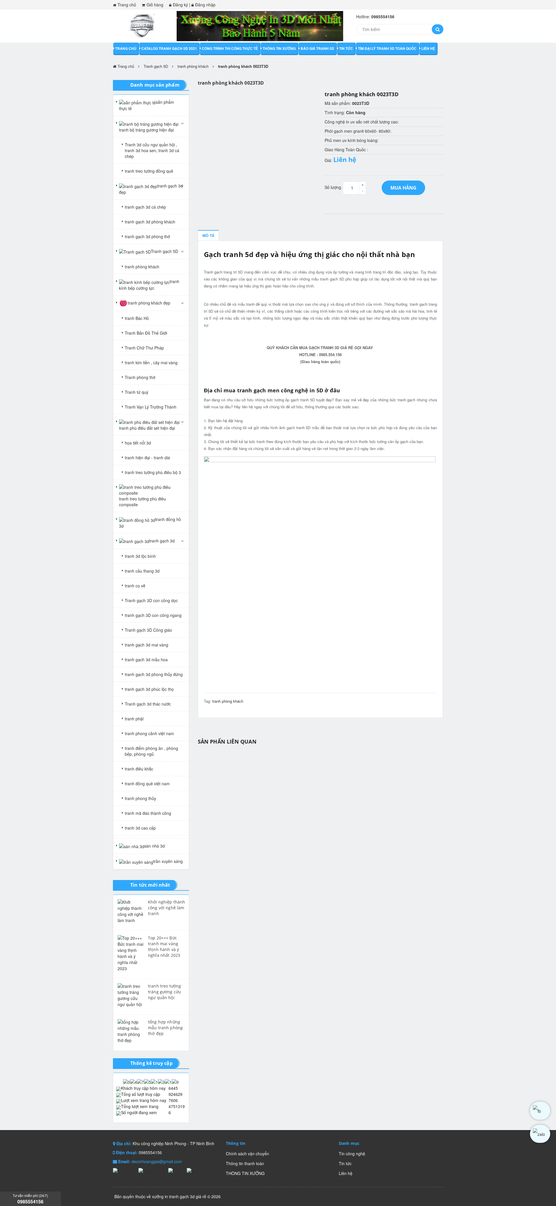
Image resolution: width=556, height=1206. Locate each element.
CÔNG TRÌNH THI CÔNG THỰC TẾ (230, 48)
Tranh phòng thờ (140, 377)
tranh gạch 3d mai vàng (146, 645)
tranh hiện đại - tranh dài (147, 457)
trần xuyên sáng (168, 861)
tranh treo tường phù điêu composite (142, 501)
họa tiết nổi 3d (138, 443)
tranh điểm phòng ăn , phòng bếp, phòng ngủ (151, 751)
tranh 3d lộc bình (140, 556)
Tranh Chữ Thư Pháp (144, 348)
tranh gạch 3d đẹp (151, 189)
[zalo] (540, 1134)
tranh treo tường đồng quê (149, 171)
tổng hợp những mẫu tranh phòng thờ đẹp (165, 1027)
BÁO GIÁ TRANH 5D (317, 48)
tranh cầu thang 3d (142, 571)
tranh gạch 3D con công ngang (153, 615)
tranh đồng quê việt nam (147, 783)
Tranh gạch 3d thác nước (148, 704)
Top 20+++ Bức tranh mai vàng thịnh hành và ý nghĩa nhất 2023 (164, 946)
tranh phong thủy (140, 798)
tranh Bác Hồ (137, 318)
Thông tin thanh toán (245, 1163)
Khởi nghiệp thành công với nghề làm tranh (166, 907)
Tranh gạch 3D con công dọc (151, 600)
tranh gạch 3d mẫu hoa (146, 659)
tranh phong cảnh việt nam (149, 733)
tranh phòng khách (193, 66)
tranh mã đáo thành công (148, 813)
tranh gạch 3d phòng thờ (147, 236)
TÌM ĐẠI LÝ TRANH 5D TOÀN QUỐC (387, 48)
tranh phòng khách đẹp (149, 303)
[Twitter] (176, 1170)
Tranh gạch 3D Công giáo (148, 630)
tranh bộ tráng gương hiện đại (146, 130)
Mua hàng (403, 188)
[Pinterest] (196, 1170)
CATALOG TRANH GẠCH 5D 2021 (169, 48)
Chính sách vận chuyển (247, 1153)
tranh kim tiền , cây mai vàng (151, 362)
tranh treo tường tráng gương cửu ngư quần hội (164, 991)
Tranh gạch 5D (156, 66)
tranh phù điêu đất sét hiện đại (147, 428)
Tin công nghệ (352, 1153)
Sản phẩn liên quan (227, 741)
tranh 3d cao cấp (140, 828)
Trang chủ (127, 5)
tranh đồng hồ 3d (150, 522)
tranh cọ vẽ (135, 586)
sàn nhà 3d (154, 846)
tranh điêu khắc (139, 769)
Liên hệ (428, 48)
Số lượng (333, 187)
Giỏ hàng (155, 5)
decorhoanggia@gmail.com (156, 1161)
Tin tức (346, 48)
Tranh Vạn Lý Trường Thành (150, 407)
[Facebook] (124, 1170)
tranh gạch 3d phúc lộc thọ (149, 689)
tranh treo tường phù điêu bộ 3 (153, 472)
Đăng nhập (205, 5)
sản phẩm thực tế (146, 105)
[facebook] (540, 1111)
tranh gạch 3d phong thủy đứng (154, 674)
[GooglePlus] (151, 1170)
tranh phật (134, 719)
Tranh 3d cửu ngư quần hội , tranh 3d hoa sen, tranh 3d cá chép (152, 150)
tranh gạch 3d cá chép (145, 207)
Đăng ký (180, 5)
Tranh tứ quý (136, 392)
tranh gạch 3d (162, 541)
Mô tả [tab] (208, 235)
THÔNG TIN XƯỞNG (279, 48)
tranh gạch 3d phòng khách (150, 222)
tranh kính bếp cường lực (149, 284)
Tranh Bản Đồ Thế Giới (146, 333)
